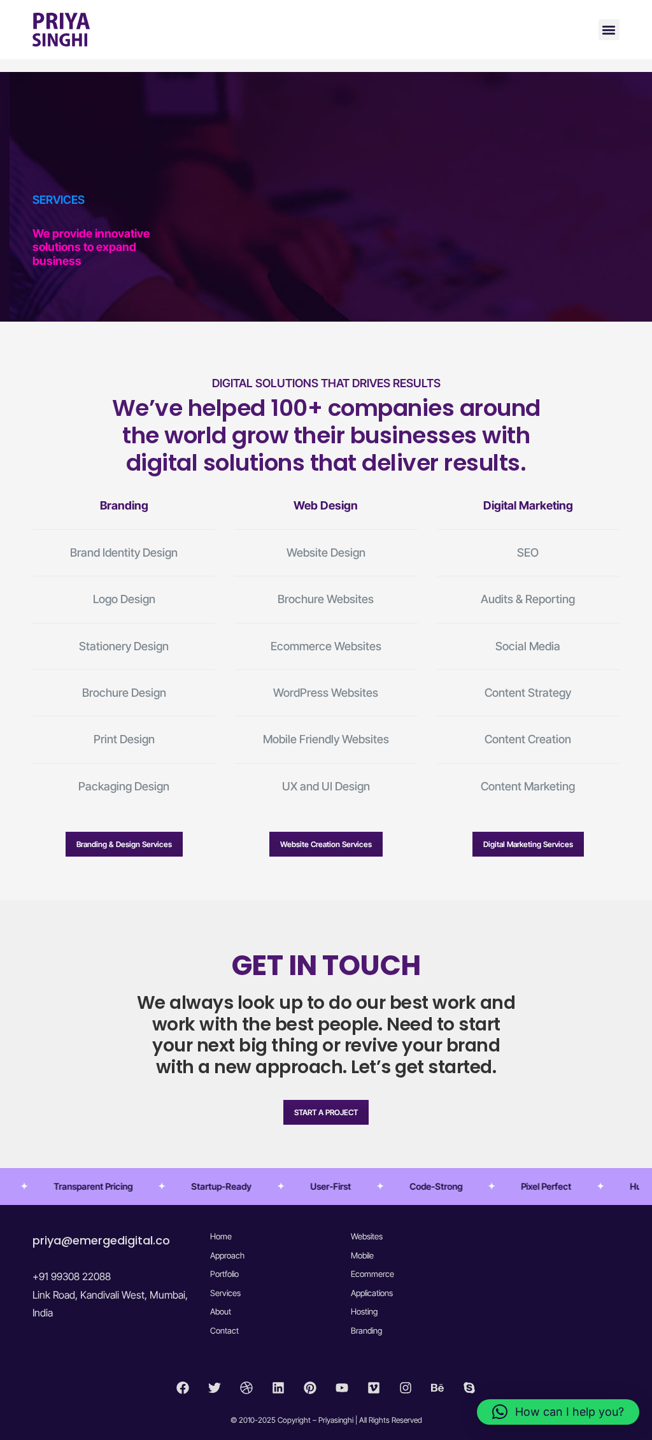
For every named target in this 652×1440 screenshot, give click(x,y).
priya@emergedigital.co (101, 1240)
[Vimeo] (373, 1388)
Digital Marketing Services (528, 844)
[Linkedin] (278, 1388)
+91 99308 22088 (71, 1276)
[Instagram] (405, 1388)
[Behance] (437, 1388)
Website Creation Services (326, 844)
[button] (609, 29)
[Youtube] (342, 1388)
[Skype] (469, 1388)
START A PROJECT (326, 1112)
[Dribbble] (246, 1388)
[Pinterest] (310, 1388)
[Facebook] (182, 1388)
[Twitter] (214, 1388)
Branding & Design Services (124, 844)
